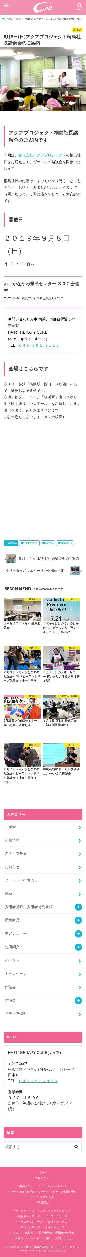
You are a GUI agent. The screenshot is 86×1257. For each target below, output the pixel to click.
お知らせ (12, 867)
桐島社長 (66, 543)
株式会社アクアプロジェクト (42, 155)
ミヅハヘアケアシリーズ (55, 1210)
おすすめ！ (31, 543)
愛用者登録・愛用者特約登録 (29, 907)
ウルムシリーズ (54, 1227)
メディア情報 (16, 1014)
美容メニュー (16, 933)
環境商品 (12, 920)
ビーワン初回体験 (64, 1191)
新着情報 (12, 840)
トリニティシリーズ (30, 1221)
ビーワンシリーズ (56, 1216)
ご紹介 (10, 827)
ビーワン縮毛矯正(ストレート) (29, 1191)
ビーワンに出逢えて (21, 880)
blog (8, 893)
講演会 (12, 543)
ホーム (43, 1172)
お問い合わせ (63, 1238)
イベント (12, 960)
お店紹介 (12, 947)
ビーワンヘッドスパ (53, 1186)
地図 (47, 1238)
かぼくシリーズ (57, 1221)
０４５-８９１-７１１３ (38, 1081)
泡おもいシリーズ (29, 1216)
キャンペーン (16, 973)
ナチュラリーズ (24, 1210)
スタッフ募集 (16, 853)
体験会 (10, 987)
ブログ (16, 1232)
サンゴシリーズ (30, 1227)
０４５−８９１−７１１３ (39, 345)
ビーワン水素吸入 (42, 1197)
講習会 (49, 543)
